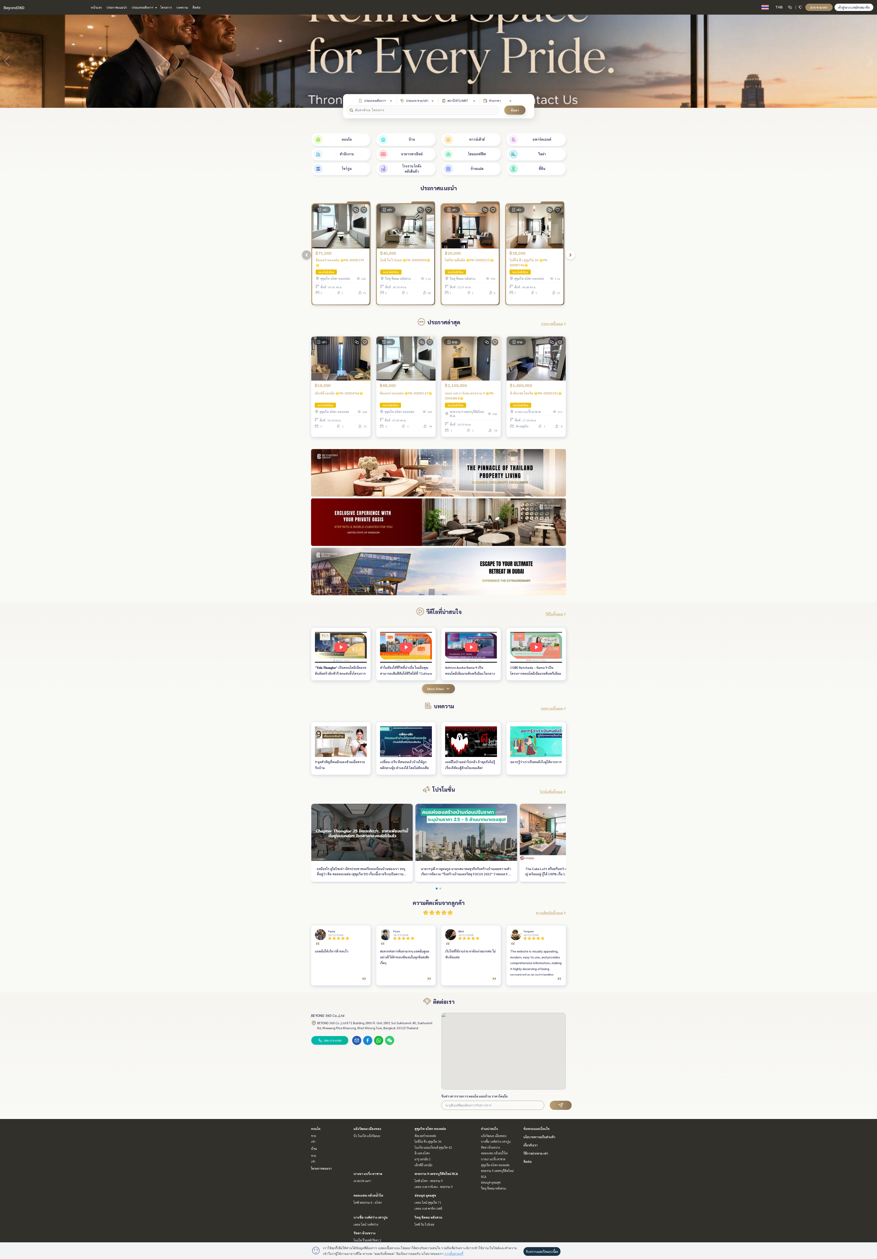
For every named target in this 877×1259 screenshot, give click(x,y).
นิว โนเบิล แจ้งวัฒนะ (367, 1136)
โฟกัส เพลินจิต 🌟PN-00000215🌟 (469, 260)
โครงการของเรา (321, 1168)
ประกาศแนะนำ (116, 7)
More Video (435, 689)
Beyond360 (14, 7)
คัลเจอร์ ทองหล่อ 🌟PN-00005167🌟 (406, 393)
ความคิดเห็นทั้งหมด (549, 913)
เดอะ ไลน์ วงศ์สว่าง (366, 1224)
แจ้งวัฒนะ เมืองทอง (367, 1129)
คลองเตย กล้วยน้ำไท (368, 1195)
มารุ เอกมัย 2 (423, 1159)
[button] (870, 61)
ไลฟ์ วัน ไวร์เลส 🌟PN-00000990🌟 (405, 260)
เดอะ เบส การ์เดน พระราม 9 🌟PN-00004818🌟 (470, 395)
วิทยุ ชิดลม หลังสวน (428, 1217)
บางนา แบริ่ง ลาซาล (368, 1174)
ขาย (313, 1136)
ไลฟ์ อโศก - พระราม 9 (429, 1181)
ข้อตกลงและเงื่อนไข (536, 1129)
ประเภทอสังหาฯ (143, 7)
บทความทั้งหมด (552, 708)
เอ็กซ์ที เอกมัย (423, 1165)
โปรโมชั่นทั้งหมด (551, 792)
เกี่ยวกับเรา (530, 1145)
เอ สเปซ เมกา (362, 1181)
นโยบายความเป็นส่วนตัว (539, 1137)
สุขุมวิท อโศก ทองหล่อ (430, 1129)
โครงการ (166, 7)
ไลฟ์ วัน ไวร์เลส (424, 1224)
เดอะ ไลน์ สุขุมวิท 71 (428, 1202)
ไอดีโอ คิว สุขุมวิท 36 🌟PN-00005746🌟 (529, 262)
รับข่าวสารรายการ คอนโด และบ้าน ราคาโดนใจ (474, 1096)
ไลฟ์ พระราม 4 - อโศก (368, 1202)
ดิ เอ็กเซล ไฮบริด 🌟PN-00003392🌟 (536, 393)
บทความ (182, 7)
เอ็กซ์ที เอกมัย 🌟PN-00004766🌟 (339, 393)
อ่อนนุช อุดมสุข (425, 1195)
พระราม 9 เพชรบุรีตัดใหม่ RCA (436, 1174)
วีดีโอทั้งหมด (554, 614)
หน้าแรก (96, 7)
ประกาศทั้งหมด (552, 324)
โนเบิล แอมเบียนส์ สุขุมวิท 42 (433, 1147)
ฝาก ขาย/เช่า (819, 7)
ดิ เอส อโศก (422, 1153)
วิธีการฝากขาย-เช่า (535, 1153)
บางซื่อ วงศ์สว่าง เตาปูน (371, 1217)
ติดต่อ (197, 7)
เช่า (313, 1141)
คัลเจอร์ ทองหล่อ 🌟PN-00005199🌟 (340, 262)
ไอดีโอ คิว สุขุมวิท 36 (428, 1141)
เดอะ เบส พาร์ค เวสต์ (428, 1208)
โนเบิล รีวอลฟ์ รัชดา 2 (367, 1240)
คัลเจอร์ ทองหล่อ (425, 1136)
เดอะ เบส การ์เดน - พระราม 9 (434, 1187)
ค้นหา (515, 110)
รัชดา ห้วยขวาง (364, 1233)
